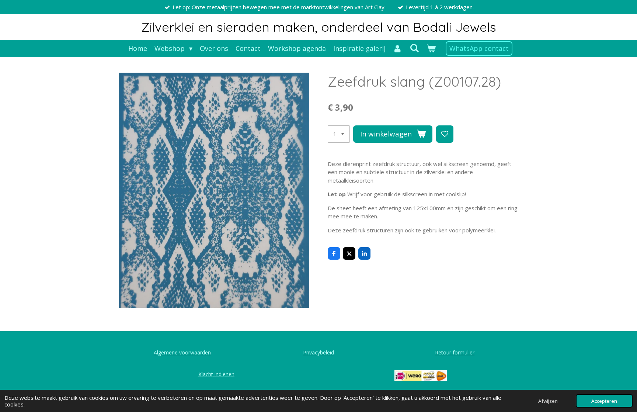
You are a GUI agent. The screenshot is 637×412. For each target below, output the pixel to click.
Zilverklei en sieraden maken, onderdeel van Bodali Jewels (318, 27)
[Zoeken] (414, 48)
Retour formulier (454, 352)
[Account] (397, 48)
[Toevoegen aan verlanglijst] (444, 134)
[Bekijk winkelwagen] (430, 48)
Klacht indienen (216, 374)
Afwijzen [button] (548, 401)
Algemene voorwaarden (182, 352)
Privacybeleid (318, 352)
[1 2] (339, 134)
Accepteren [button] (604, 401)
